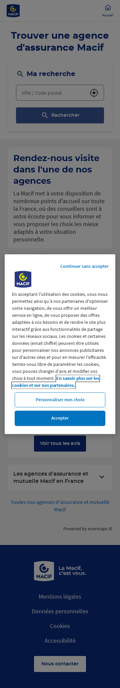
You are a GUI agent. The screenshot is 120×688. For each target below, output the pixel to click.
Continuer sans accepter (84, 266)
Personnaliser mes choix (60, 400)
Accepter (60, 418)
